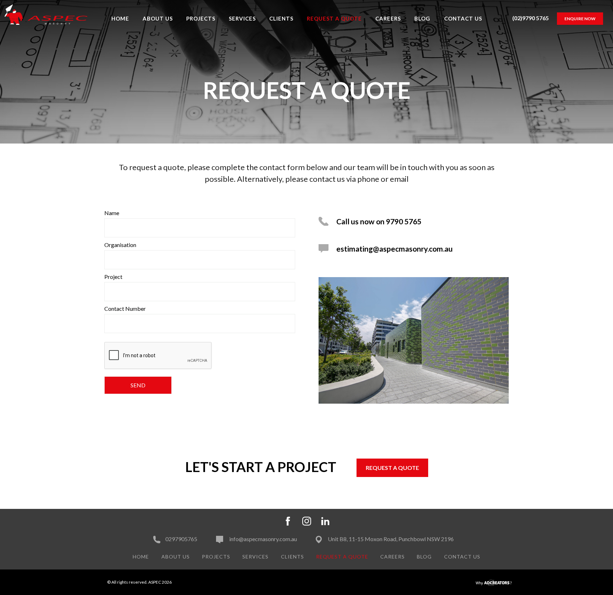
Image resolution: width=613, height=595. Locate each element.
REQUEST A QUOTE (392, 467)
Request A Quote (334, 18)
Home (120, 18)
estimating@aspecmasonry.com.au (394, 248)
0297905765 (181, 538)
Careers (388, 18)
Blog (422, 18)
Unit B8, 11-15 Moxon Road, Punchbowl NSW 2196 (390, 538)
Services (242, 18)
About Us (158, 18)
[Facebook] (287, 520)
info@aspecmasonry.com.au (262, 538)
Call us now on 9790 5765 (378, 221)
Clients (281, 18)
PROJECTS (200, 18)
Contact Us (463, 18)
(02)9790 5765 (530, 18)
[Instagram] (306, 520)
